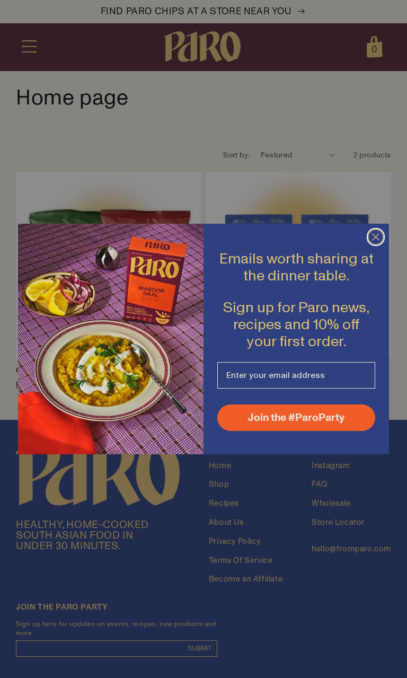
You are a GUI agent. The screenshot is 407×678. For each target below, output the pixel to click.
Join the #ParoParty (296, 417)
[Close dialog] (376, 237)
